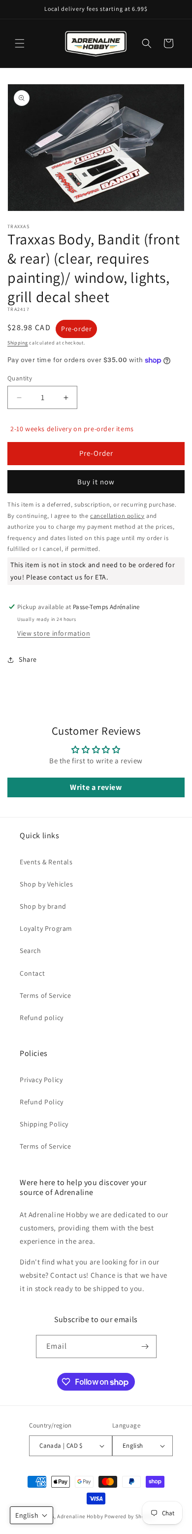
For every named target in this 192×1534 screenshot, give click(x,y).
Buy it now (96, 481)
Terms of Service (45, 995)
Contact (32, 973)
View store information (53, 633)
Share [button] (28, 659)
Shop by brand (43, 906)
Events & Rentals (46, 861)
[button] (20, 43)
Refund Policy (42, 1101)
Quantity (19, 378)
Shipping (17, 343)
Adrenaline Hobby (80, 1516)
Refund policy (42, 1017)
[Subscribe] (145, 1346)
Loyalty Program (46, 928)
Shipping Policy (44, 1124)
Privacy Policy (41, 1079)
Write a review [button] (96, 787)
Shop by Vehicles (46, 884)
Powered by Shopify (129, 1516)
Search (30, 950)
